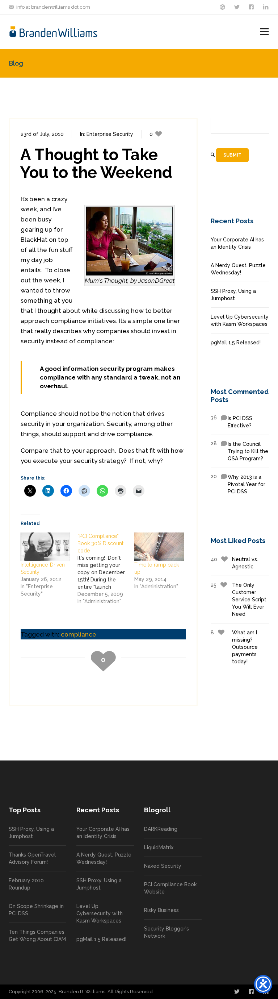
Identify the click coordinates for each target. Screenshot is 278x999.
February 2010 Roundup (26, 884)
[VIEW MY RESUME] (266, 6)
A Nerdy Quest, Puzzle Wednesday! (238, 268)
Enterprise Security (110, 134)
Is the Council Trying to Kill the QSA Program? (239, 450)
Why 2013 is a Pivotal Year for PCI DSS (238, 483)
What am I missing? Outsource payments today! (234, 647)
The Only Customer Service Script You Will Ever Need (238, 599)
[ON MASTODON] (223, 6)
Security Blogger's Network (166, 932)
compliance (78, 634)
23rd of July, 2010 (42, 134)
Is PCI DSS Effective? (231, 421)
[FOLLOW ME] (237, 6)
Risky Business (161, 910)
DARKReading (160, 829)
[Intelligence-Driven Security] (45, 546)
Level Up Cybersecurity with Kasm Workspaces (240, 320)
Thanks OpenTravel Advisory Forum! (32, 858)
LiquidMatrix (158, 847)
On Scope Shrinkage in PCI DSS (36, 909)
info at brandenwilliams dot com (53, 7)
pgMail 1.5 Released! (236, 342)
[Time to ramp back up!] (159, 546)
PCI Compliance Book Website (170, 888)
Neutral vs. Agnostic (234, 562)
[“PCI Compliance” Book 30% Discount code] (105, 568)
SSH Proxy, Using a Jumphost (233, 294)
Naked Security (162, 866)
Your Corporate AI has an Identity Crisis (237, 243)
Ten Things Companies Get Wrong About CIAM (37, 935)
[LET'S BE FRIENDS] (252, 6)
